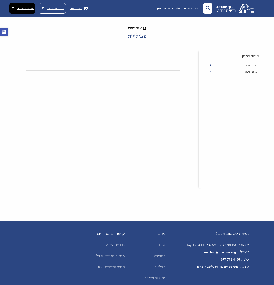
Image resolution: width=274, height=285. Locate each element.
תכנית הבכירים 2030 (25, 8)
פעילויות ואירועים (174, 8)
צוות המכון (251, 71)
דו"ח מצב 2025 (76, 8)
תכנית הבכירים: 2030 (111, 267)
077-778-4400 (230, 259)
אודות (189, 8)
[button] (4, 32)
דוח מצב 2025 (115, 245)
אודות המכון (250, 65)
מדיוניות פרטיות (154, 278)
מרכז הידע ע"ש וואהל (55, 8)
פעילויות (160, 267)
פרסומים (197, 8)
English (158, 8)
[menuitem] (197, 8)
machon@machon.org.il (221, 252)
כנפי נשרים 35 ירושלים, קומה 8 (218, 267)
